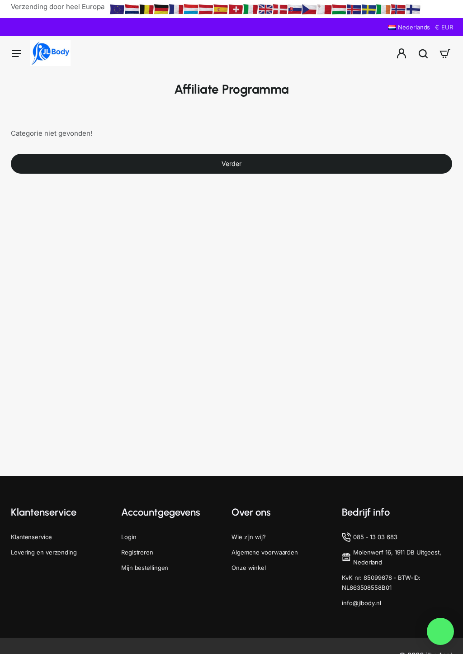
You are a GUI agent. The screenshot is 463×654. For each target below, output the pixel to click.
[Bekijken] (445, 53)
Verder (231, 163)
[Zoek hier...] (423, 53)
